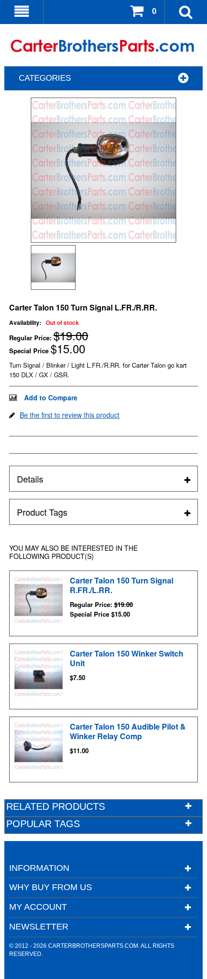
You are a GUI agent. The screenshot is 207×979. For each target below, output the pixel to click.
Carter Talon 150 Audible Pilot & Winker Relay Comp (128, 731)
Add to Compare (51, 397)
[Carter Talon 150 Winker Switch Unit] (38, 673)
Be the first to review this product (69, 415)
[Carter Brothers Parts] (103, 46)
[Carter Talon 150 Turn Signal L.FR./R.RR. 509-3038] (53, 267)
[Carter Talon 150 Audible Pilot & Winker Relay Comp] (38, 746)
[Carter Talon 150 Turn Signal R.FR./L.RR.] (38, 600)
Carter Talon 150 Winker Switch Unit (126, 658)
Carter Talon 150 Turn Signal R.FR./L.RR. (121, 585)
